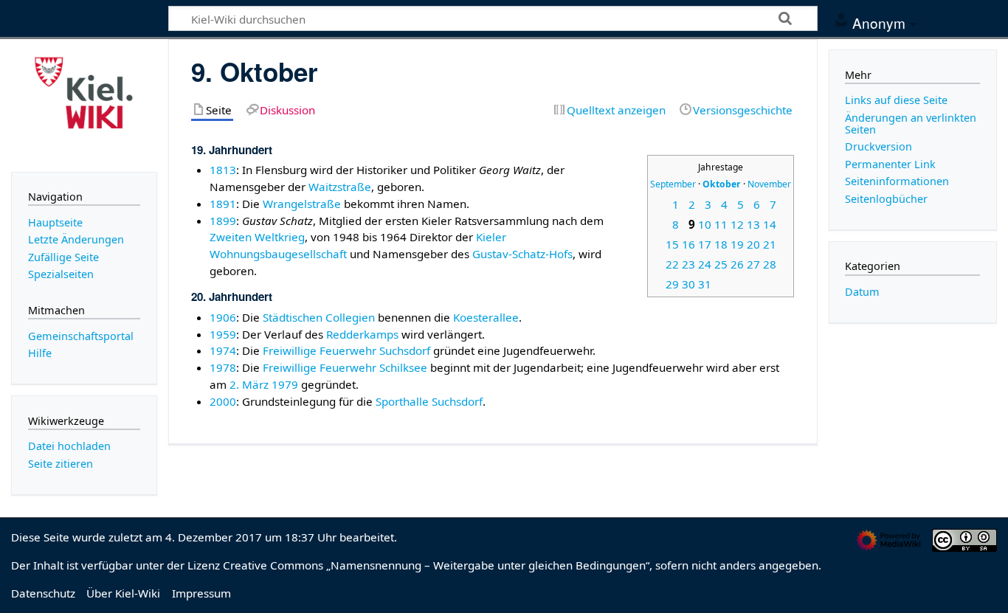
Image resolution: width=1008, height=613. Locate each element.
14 (769, 224)
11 (721, 224)
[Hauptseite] (84, 104)
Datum (862, 292)
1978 (223, 367)
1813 (223, 169)
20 (753, 244)
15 (672, 244)
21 (769, 244)
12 (737, 224)
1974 (223, 350)
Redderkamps (362, 334)
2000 (223, 401)
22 (672, 264)
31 (704, 284)
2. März (249, 384)
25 (721, 264)
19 (737, 244)
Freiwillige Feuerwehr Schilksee (345, 367)
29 (672, 284)
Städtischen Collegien (319, 317)
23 (688, 264)
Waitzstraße (339, 186)
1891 (223, 203)
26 (737, 264)
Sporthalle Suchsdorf (429, 401)
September (673, 184)
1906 (223, 317)
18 (721, 244)
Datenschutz (43, 593)
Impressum (201, 593)
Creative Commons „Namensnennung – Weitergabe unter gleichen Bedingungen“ (436, 565)
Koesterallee (486, 317)
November (769, 184)
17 (704, 244)
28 (769, 264)
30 (688, 284)
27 (753, 264)
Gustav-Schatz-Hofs (522, 253)
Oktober (722, 184)
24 (704, 264)
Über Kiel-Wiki (123, 593)
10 (704, 224)
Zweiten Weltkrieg (257, 236)
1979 (285, 384)
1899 (223, 220)
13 (753, 224)
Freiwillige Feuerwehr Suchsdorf (346, 350)
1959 (223, 334)
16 (688, 244)
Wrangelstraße (302, 203)
